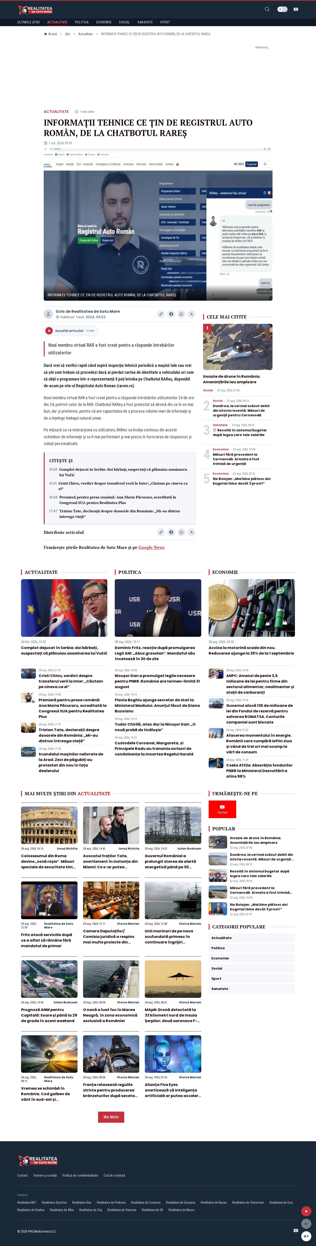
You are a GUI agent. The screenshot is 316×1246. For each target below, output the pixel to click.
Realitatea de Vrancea (122, 1210)
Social (208, 390)
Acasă (52, 34)
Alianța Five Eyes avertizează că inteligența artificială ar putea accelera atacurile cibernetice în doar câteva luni (173, 1096)
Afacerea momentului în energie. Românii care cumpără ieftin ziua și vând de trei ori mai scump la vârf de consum (259, 744)
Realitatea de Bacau (214, 1202)
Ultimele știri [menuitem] (28, 22)
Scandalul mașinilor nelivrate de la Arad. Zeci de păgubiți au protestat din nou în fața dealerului (71, 762)
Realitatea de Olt (152, 1210)
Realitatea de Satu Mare (95, 311)
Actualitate (85, 34)
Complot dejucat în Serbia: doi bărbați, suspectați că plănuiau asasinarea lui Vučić (123, 472)
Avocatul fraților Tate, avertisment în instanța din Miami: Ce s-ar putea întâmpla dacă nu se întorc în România (110, 867)
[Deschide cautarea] (267, 9)
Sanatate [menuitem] (145, 22)
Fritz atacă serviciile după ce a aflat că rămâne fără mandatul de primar (46, 940)
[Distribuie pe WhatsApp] (181, 314)
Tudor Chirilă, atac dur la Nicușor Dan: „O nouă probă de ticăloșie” (155, 727)
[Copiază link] (161, 314)
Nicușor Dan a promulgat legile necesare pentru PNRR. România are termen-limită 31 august (157, 681)
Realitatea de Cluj (90, 1210)
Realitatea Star (81, 1202)
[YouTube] (296, 9)
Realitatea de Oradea (30, 1210)
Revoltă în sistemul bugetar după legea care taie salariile (240, 432)
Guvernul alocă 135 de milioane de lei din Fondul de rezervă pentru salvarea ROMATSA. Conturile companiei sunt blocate (259, 714)
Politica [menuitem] (82, 22)
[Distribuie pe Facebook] (171, 314)
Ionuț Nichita (67, 848)
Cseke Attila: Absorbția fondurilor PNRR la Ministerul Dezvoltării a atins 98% (259, 771)
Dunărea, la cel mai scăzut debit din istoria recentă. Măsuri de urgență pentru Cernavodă (241, 410)
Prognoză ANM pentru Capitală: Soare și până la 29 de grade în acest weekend (49, 1015)
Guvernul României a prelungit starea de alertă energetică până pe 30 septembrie (170, 864)
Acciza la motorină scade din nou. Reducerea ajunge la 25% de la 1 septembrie (251, 650)
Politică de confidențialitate (80, 1175)
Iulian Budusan (189, 848)
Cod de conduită (114, 1175)
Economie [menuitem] (104, 22)
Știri (67, 34)
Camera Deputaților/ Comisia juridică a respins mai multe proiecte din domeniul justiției (108, 939)
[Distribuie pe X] (191, 314)
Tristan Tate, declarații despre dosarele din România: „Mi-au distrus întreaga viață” (119, 513)
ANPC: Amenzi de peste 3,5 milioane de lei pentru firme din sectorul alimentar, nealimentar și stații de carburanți (260, 684)
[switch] (282, 9)
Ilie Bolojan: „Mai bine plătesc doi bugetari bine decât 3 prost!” (241, 481)
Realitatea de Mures (182, 1210)
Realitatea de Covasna (146, 1202)
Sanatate (220, 425)
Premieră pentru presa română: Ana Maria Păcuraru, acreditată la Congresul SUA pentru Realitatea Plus (117, 500)
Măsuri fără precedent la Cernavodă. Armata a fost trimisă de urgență (236, 459)
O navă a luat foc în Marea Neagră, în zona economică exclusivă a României (110, 1015)
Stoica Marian (128, 924)
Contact (22, 1175)
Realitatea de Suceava (180, 1202)
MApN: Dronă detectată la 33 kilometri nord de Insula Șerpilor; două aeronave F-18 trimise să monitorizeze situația (173, 1021)
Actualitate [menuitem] (57, 22)
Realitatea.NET (26, 1202)
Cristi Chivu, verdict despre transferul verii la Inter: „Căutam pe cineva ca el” (123, 486)
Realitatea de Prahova (111, 1202)
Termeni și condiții (45, 1175)
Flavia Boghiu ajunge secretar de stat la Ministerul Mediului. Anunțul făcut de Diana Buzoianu (157, 705)
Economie (221, 449)
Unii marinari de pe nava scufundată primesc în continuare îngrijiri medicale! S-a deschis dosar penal (169, 942)
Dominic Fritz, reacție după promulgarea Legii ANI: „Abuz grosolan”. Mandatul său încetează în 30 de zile (155, 653)
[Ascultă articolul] (306, 1211)
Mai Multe (111, 1117)
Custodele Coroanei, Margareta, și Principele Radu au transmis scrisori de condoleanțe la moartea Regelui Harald (154, 748)
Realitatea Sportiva (54, 1202)
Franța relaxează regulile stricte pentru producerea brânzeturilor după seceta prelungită (109, 1093)
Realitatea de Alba (62, 1210)
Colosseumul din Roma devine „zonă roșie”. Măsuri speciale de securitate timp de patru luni (48, 864)
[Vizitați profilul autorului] (48, 314)
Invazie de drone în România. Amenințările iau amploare (231, 379)
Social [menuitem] (124, 22)
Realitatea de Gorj (281, 1202)
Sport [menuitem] (165, 22)
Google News (151, 547)
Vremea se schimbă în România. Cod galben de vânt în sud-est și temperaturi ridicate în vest (48, 1097)
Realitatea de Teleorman (248, 1202)
